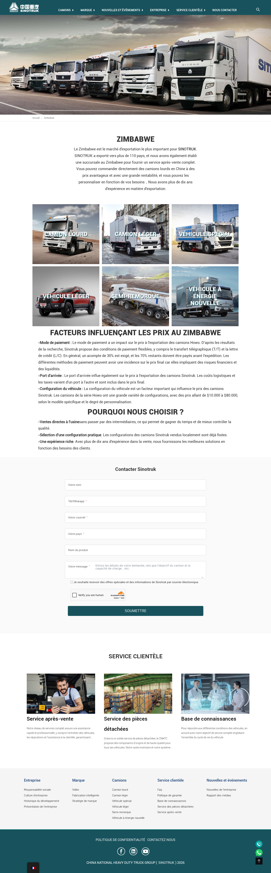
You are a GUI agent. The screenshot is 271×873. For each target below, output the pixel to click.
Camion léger (120, 795)
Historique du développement (41, 801)
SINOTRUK (187, 149)
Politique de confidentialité (120, 840)
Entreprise (158, 10)
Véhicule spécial (121, 801)
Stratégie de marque (84, 801)
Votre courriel (76, 517)
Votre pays (75, 533)
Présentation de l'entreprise (40, 806)
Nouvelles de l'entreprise (221, 789)
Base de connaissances (208, 719)
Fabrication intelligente (85, 795)
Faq (159, 789)
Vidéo (75, 789)
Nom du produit (78, 550)
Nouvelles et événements (121, 10)
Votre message (78, 566)
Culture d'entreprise (36, 795)
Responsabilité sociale (37, 789)
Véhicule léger (120, 806)
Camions (64, 10)
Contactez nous (161, 840)
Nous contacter (224, 10)
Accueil (36, 118)
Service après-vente (50, 719)
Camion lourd (120, 789)
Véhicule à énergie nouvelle (128, 818)
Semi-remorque (121, 812)
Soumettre (135, 611)
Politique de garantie (169, 795)
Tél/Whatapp (76, 501)
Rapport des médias (219, 795)
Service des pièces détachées (175, 806)
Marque (86, 10)
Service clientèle (189, 10)
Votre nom (74, 484)
